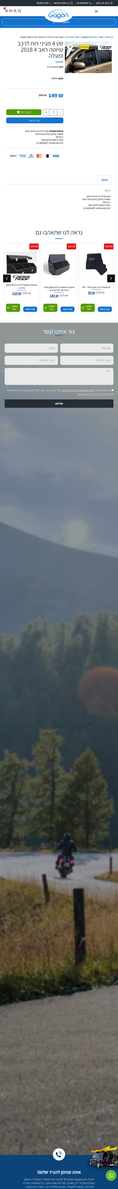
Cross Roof (52, 66)
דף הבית (109, 37)
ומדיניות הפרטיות (71, 390)
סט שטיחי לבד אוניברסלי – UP (96, 287)
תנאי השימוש (87, 390)
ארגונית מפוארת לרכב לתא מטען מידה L (21, 286)
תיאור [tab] (104, 180)
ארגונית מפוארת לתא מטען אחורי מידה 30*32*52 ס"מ (59, 289)
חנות (101, 37)
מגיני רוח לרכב (72, 37)
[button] (96, 11)
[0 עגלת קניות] (6, 10)
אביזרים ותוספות (89, 37)
